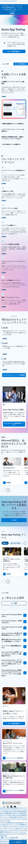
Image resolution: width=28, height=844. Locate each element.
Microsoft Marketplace (18, 822)
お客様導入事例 (21, 811)
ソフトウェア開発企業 (6, 822)
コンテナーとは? (16, 834)
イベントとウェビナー (13, 826)
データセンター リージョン (18, 809)
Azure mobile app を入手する (12, 803)
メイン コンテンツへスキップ (8, 1)
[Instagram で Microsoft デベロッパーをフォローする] (8, 807)
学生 (5, 826)
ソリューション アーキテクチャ (8, 819)
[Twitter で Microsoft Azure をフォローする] (4, 807)
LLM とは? (9, 834)
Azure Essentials (13, 811)
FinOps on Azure (12, 815)
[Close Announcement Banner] (25, 6)
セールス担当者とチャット (19, 842)
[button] (6, 64)
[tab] (5, 543)
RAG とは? (24, 834)
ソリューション (5, 817)
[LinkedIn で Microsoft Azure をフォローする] (11, 807)
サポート (19, 819)
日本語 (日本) (3, 835)
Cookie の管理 (6, 843)
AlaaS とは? (3, 834)
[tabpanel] (14, 565)
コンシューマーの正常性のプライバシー (11, 839)
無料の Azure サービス (14, 813)
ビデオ (20, 828)
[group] (12, 471)
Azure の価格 (4, 813)
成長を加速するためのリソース (18, 817)
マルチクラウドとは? (19, 830)
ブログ (18, 824)
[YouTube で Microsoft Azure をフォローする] (15, 807)
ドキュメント (12, 824)
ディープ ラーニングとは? (19, 832)
